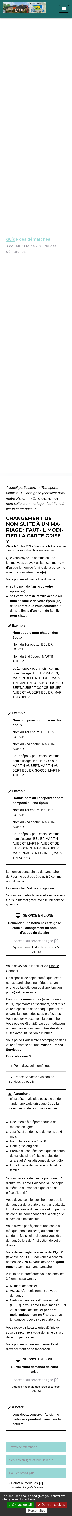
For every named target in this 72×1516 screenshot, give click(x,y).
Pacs (14, 876)
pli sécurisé (22, 1332)
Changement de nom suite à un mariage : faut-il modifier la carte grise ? (35, 503)
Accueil (13, 246)
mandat (31, 1188)
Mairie (29, 246)
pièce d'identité (16, 1192)
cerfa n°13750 (36, 1141)
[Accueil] (25, 8)
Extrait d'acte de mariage (27, 1165)
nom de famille (32, 567)
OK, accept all (21, 1504)
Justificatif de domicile (25, 1131)
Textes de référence (22, 1447)
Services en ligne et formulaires (30, 1460)
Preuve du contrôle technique (31, 1151)
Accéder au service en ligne (36, 941)
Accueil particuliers (21, 488)
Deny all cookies (53, 1504)
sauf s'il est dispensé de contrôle (40, 1160)
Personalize (36, 1510)
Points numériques (27, 1483)
